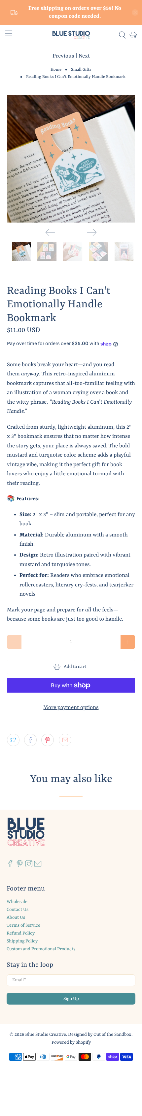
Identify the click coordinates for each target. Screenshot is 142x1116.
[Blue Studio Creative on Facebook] (10, 866)
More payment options (70, 707)
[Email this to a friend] (65, 740)
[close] (135, 12)
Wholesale (17, 901)
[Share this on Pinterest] (47, 740)
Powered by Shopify (71, 1042)
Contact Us (17, 909)
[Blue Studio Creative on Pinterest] (19, 866)
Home (56, 69)
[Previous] (50, 232)
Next (84, 56)
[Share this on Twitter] (13, 740)
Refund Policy (21, 933)
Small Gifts (81, 69)
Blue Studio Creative (45, 1034)
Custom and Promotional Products (41, 949)
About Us (16, 917)
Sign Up (71, 998)
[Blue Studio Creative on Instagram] (29, 866)
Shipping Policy (22, 941)
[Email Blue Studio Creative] (38, 866)
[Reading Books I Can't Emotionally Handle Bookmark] (71, 159)
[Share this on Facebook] (30, 740)
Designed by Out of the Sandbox (99, 1034)
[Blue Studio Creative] (71, 35)
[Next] (92, 232)
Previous (63, 56)
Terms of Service (23, 925)
